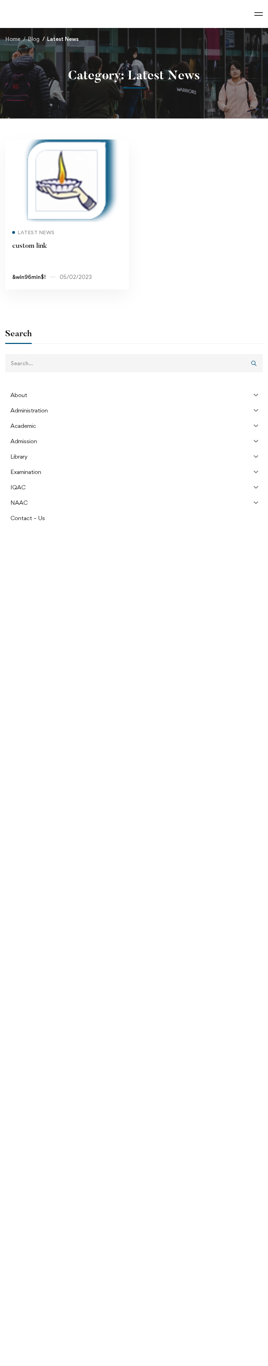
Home (12, 39)
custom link (29, 246)
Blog (33, 39)
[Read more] (67, 144)
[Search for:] (134, 363)
